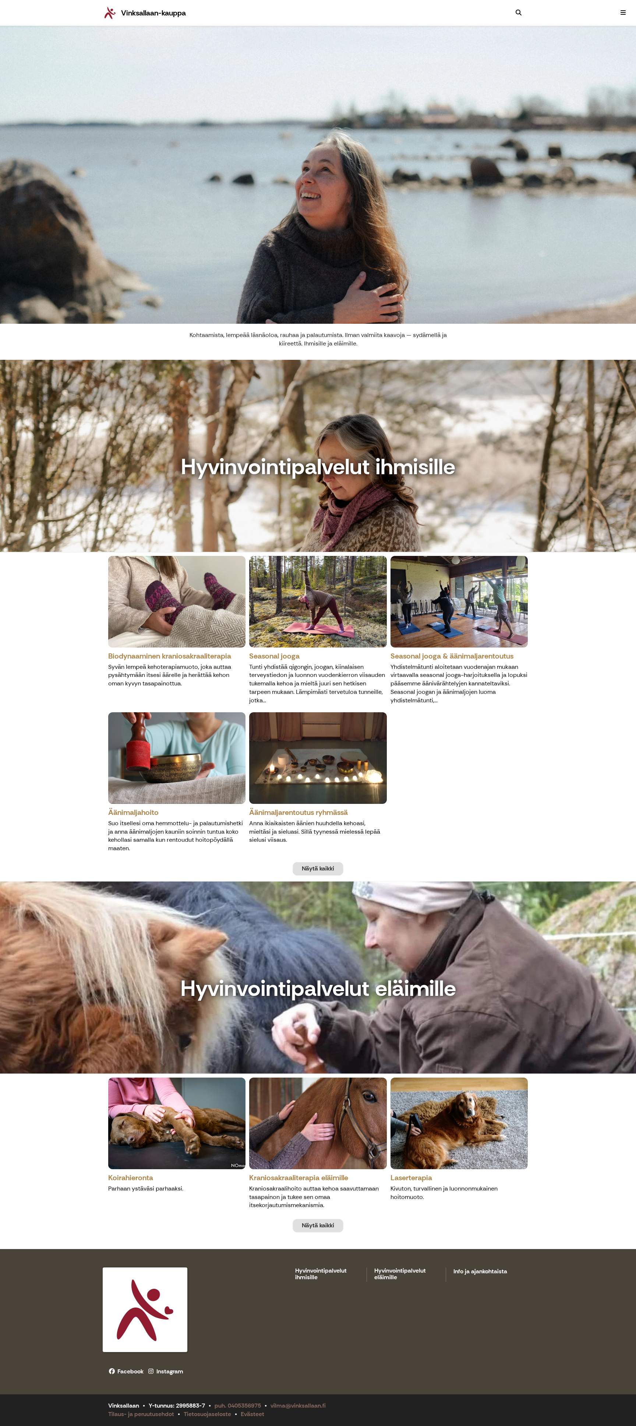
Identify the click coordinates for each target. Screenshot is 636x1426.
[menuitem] (518, 13)
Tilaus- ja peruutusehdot (141, 1414)
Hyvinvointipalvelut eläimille (400, 1274)
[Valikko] (623, 13)
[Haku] (518, 13)
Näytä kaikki (318, 868)
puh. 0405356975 (238, 1405)
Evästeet (252, 1414)
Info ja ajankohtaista (480, 1271)
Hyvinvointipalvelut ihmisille (321, 1274)
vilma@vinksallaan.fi (298, 1405)
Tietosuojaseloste (207, 1414)
